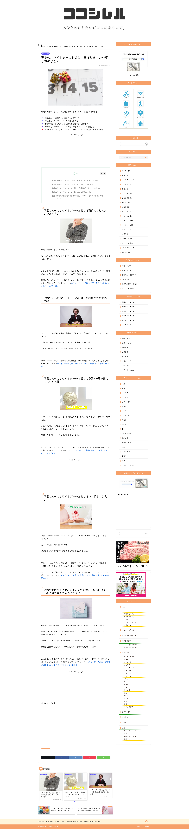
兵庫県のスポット (128, 311)
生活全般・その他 (128, 370)
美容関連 (125, 356)
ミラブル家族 (134, 75)
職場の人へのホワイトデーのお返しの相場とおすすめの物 (72, 184)
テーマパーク (126, 325)
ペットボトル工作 (128, 225)
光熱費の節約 (126, 641)
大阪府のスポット (128, 302)
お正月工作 (126, 171)
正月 (123, 384)
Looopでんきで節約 (130, 645)
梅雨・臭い (126, 365)
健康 (125, 733)
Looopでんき (126, 279)
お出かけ (125, 607)
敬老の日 (125, 438)
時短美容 (125, 717)
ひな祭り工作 (126, 184)
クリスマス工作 (127, 220)
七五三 (124, 456)
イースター (126, 411)
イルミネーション (128, 465)
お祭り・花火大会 (128, 630)
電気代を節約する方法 (130, 284)
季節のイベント (127, 652)
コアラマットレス (130, 731)
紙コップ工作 (126, 229)
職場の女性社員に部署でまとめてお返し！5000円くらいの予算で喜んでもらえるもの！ (77, 197)
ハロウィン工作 (127, 216)
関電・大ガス (126, 266)
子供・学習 (126, 338)
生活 (123, 728)
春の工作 (125, 189)
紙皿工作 (125, 234)
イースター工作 (127, 193)
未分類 (124, 722)
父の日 (124, 424)
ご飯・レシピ (126, 343)
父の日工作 (126, 207)
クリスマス (126, 461)
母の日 (124, 420)
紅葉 (123, 447)
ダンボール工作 (127, 243)
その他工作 (126, 252)
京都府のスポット (128, 307)
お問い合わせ (52, 826)
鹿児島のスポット (128, 320)
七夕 (123, 429)
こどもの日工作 (127, 198)
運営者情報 (43, 826)
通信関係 (125, 347)
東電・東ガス (126, 270)
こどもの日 (126, 415)
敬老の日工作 (126, 211)
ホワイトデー (45, 53)
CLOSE (103, 173)
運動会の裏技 (126, 442)
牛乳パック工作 (127, 238)
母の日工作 (126, 202)
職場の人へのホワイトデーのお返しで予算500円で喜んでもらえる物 (76, 188)
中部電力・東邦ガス (129, 275)
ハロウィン (126, 451)
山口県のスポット (128, 316)
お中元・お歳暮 (127, 433)
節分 (123, 388)
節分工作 (125, 175)
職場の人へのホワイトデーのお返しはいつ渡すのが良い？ (72, 192)
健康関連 (125, 352)
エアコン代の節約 (128, 288)
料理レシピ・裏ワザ (130, 736)
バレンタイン (126, 393)
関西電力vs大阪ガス (131, 647)
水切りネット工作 (128, 248)
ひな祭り (125, 397)
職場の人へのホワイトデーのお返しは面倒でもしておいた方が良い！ (76, 180)
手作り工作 (126, 712)
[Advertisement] (75, 149)
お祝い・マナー (127, 361)
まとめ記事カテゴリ (129, 635)
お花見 (124, 406)
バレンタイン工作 (128, 180)
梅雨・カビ (128, 739)
